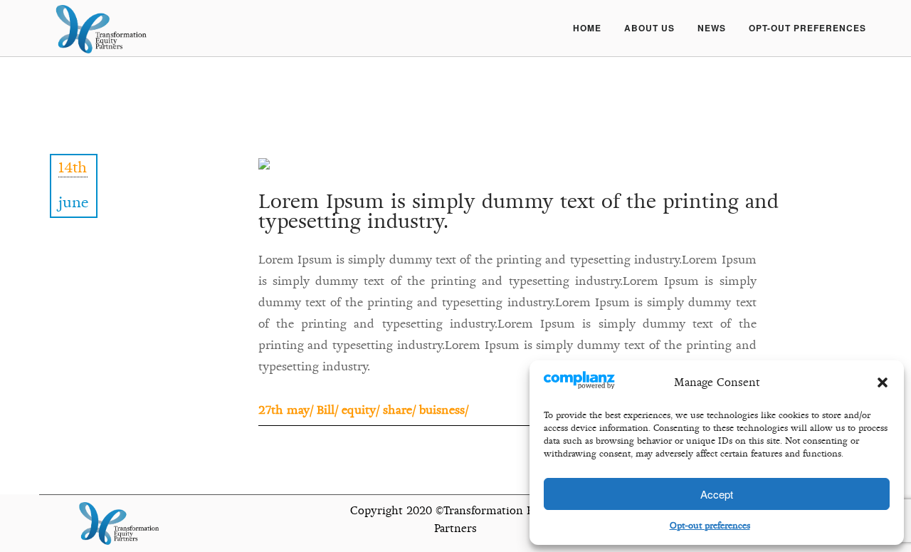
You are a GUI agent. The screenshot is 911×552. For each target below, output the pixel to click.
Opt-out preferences (710, 525)
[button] (882, 382)
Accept (716, 493)
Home (587, 27)
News (711, 27)
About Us (649, 27)
